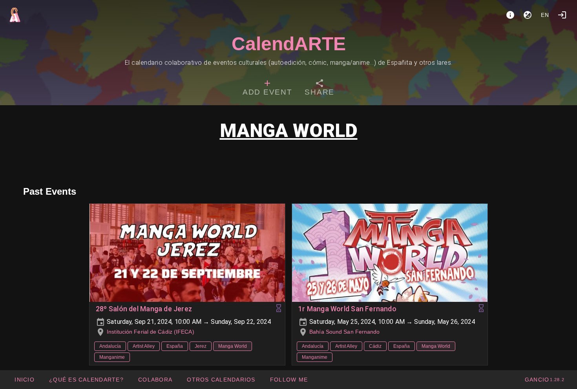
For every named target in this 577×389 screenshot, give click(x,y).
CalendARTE (289, 43)
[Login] (562, 15)
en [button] (545, 15)
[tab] (267, 89)
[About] (510, 15)
